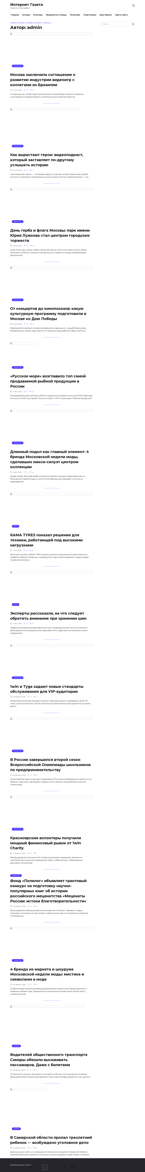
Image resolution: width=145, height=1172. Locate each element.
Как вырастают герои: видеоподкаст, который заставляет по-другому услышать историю (46, 160)
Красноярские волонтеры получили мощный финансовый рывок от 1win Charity (45, 843)
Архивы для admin (33, 23)
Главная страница (17, 23)
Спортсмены (89, 15)
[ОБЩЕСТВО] (51, 69)
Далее (72, 1167)
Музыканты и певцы (56, 15)
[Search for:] (118, 24)
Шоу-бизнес (106, 15)
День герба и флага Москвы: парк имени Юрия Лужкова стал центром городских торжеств (50, 235)
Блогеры (38, 15)
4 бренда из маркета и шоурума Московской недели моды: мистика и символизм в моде (47, 974)
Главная (15, 15)
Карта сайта (121, 15)
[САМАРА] (47, 1049)
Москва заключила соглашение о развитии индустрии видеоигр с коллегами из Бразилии (42, 80)
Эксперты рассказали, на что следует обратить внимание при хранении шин (48, 616)
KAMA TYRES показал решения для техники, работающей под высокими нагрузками (46, 540)
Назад (30, 1167)
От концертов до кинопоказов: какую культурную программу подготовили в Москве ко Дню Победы (48, 313)
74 (64, 1167)
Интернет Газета (26, 4)
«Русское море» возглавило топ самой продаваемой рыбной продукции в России (48, 381)
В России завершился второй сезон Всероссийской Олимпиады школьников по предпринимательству (50, 765)
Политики (75, 15)
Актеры (26, 15)
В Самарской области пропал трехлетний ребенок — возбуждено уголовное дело (51, 1140)
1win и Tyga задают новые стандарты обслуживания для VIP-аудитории (46, 689)
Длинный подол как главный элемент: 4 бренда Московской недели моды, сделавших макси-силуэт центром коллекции (49, 459)
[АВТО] (51, 529)
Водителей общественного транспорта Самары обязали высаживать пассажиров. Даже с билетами (48, 1060)
